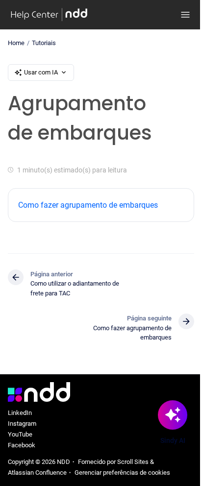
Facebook (21, 445)
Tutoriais (44, 43)
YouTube (20, 434)
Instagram (22, 423)
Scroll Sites (133, 461)
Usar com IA (41, 72)
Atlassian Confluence (37, 472)
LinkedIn (20, 412)
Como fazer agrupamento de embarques (88, 205)
